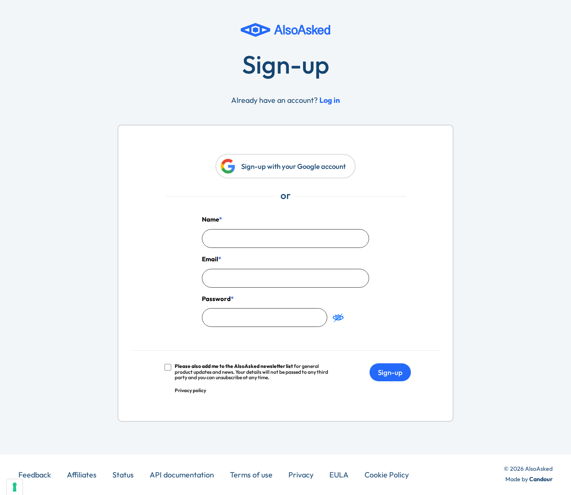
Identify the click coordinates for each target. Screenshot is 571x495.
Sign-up (390, 372)
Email (210, 259)
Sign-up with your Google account (293, 166)
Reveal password (338, 317)
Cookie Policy (387, 475)
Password (216, 299)
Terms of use (251, 475)
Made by (529, 479)
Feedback (34, 475)
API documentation (182, 475)
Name (210, 219)
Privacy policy (190, 390)
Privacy (301, 475)
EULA (339, 475)
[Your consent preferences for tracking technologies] (15, 487)
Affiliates (82, 475)
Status (123, 475)
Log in (329, 100)
